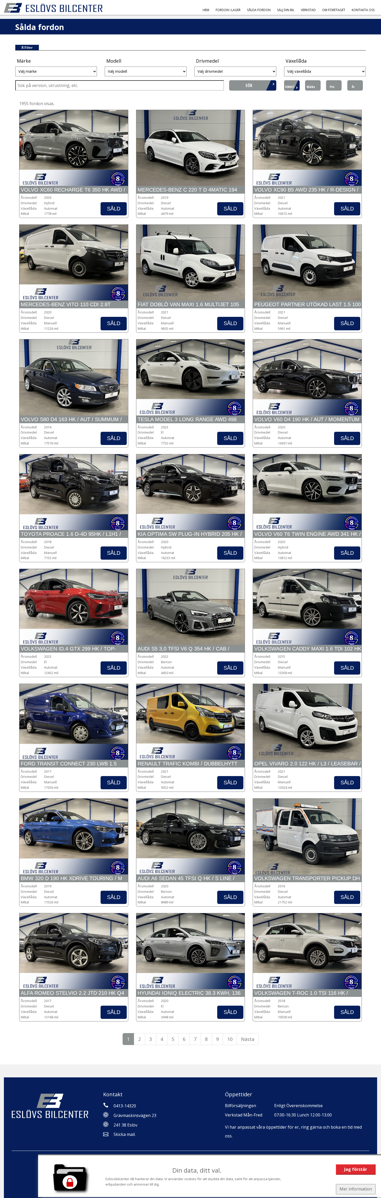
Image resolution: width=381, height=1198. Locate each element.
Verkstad (308, 10)
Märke (311, 87)
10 (229, 1039)
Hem (206, 10)
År (353, 87)
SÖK (248, 85)
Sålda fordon (259, 10)
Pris (332, 87)
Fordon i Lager (228, 10)
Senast (290, 87)
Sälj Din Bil (285, 10)
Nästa (247, 1039)
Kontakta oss (363, 10)
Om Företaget (333, 10)
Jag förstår (355, 1169)
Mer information (356, 1189)
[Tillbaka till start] (53, 8)
